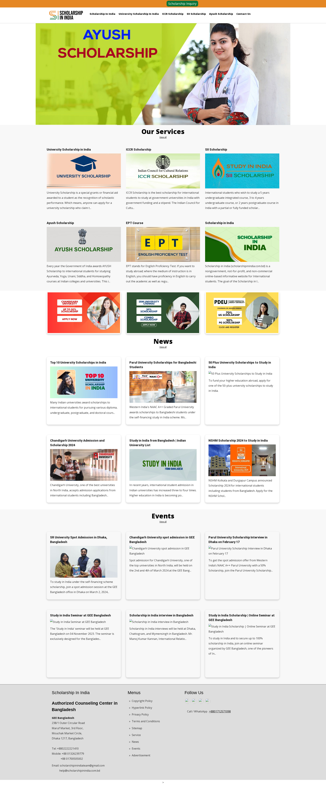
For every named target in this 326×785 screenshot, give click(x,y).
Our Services (163, 131)
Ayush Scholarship (221, 13)
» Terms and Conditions (144, 721)
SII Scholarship (196, 13)
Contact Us (243, 13)
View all (163, 137)
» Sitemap (135, 728)
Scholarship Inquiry (182, 4)
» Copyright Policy (140, 701)
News (163, 341)
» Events (134, 748)
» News (134, 742)
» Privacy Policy (139, 714)
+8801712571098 (220, 711)
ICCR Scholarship (172, 13)
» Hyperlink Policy (140, 708)
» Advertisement (139, 755)
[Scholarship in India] (66, 14)
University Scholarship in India (139, 13)
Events (163, 515)
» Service (135, 735)
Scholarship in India (102, 13)
